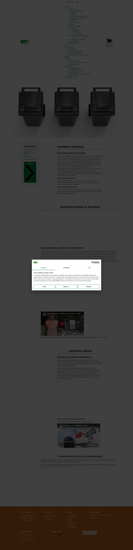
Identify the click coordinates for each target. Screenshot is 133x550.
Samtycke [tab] (43, 267)
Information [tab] (66, 267)
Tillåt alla (88, 286)
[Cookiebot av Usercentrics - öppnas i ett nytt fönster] (92, 262)
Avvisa (44, 286)
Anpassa (65, 286)
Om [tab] (90, 267)
